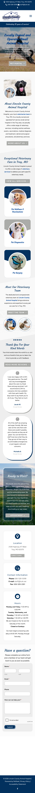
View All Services (16, 181)
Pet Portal (16, 64)
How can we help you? (13, 700)
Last (19, 674)
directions (16, 555)
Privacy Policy (25, 781)
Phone (6, 689)
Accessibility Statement (17, 784)
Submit (10, 727)
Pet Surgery (17, 273)
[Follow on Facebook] (17, 7)
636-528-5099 (20, 579)
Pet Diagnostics (17, 242)
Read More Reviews (16, 365)
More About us (16, 143)
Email (7, 679)
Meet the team (16, 312)
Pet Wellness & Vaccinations (17, 210)
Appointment (16, 515)
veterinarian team (23, 114)
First (5, 674)
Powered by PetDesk (12, 781)
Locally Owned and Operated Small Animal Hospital (17, 39)
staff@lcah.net (20, 581)
